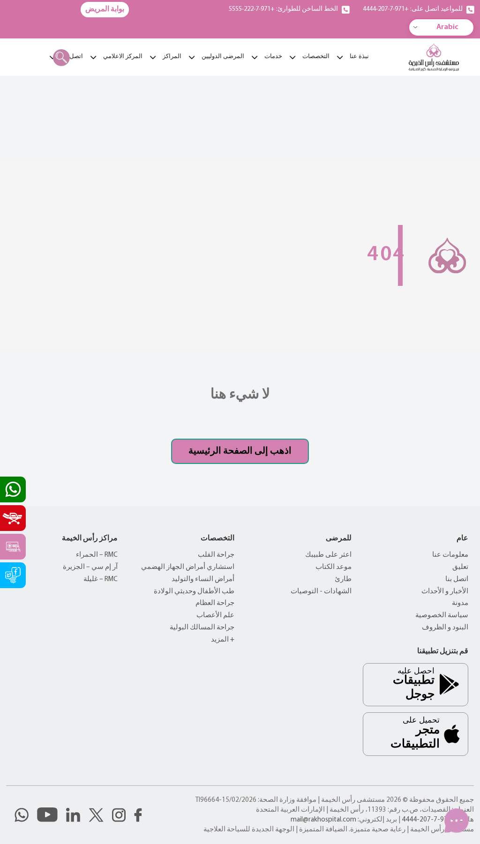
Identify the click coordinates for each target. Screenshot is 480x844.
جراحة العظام (214, 603)
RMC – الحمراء (97, 555)
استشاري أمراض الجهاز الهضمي (187, 567)
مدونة (460, 603)
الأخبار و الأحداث (444, 591)
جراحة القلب (216, 555)
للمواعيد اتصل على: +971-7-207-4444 (413, 9)
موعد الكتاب (333, 567)
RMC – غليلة (100, 579)
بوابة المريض (104, 9)
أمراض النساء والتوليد (203, 579)
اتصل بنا (456, 579)
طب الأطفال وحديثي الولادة (194, 591)
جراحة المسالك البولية (202, 627)
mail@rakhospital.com (323, 819)
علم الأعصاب (215, 615)
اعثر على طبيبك (328, 555)
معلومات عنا (450, 555)
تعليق (460, 567)
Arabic (447, 27)
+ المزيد (222, 639)
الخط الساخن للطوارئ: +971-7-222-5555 (283, 9)
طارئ (343, 579)
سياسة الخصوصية (441, 615)
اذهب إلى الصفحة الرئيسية (240, 451)
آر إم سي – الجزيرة (90, 567)
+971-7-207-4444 (429, 819)
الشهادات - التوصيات (321, 591)
